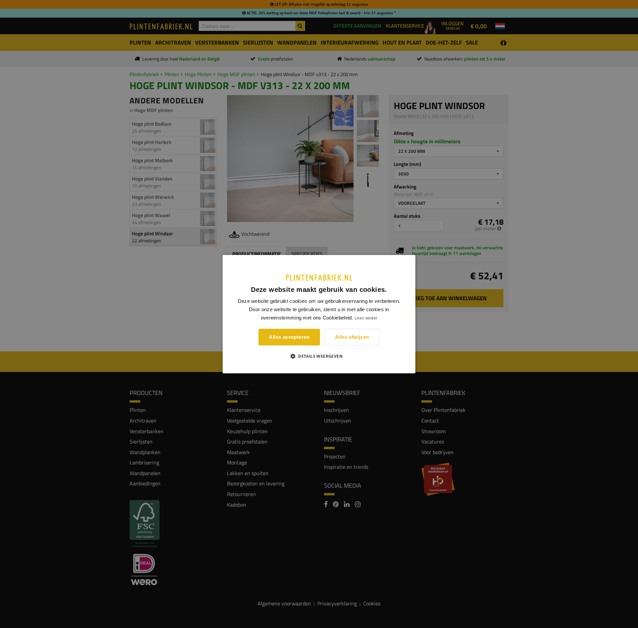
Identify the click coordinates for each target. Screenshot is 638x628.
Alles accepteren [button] (289, 337)
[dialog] (319, 314)
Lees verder (366, 318)
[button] (319, 356)
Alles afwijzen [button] (352, 337)
